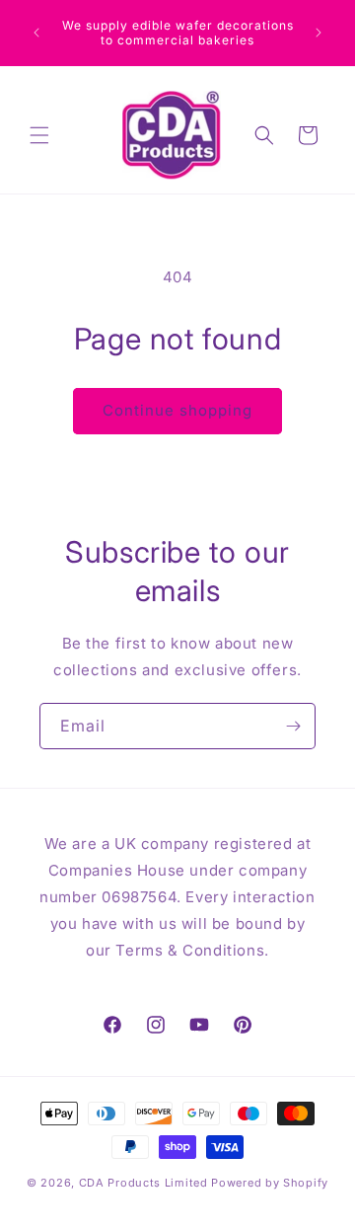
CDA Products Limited (143, 1183)
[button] (39, 135)
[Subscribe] (293, 726)
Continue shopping (177, 410)
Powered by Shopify (269, 1183)
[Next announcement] (318, 32)
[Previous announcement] (36, 32)
